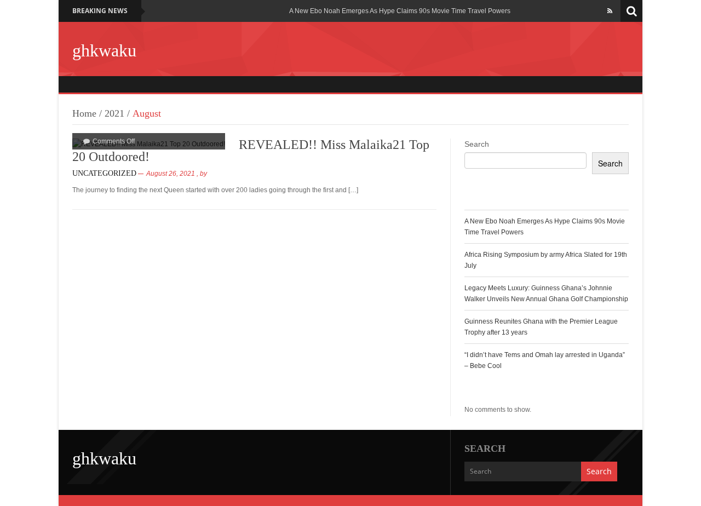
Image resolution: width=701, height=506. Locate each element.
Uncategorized (104, 173)
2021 (114, 113)
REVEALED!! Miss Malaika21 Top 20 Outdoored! (250, 150)
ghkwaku (104, 50)
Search (476, 144)
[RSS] (609, 11)
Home (84, 113)
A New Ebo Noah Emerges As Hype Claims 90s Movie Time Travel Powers (399, 11)
